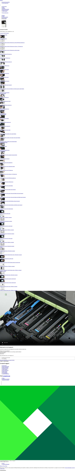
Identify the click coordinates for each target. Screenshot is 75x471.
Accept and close (3, 470)
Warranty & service (5, 368)
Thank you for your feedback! (5, 350)
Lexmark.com (6, 376)
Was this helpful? (3, 352)
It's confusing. (4, 358)
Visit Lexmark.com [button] (5, 12)
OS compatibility (5, 372)
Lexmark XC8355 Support (4, 33)
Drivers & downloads (5, 366)
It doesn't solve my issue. (6, 357)
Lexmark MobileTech (5, 373)
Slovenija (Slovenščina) (6, 2)
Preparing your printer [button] (3, 34)
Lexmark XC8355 (5, 17)
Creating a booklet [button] (3, 271)
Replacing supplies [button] (3, 114)
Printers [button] (3, 7)
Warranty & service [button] (5, 10)
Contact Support (4, 369)
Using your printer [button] (3, 93)
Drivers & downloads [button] (5, 9)
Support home (4, 365)
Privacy (3, 463)
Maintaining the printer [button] (3, 142)
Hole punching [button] (2, 222)
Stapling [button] (1, 209)
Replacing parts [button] (2, 109)
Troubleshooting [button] (2, 151)
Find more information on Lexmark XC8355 (7, 360)
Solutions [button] (3, 8)
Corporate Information (5, 464)
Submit (1, 361)
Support (3, 15)
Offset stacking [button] (2, 234)
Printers (3, 16)
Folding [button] (1, 247)
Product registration (5, 367)
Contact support (6, 361)
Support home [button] (4, 6)
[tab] (37, 34)
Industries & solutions (5, 379)
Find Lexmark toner (5, 370)
